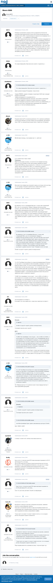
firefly (8, 457)
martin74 (8, 436)
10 (8, 42)
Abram (8, 116)
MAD (7, 203)
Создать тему (35, 23)
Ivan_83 (8, 502)
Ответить (46, 23)
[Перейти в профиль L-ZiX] (8, 140)
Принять (48, 579)
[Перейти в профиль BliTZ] (3, 15)
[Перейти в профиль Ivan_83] (8, 507)
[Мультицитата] (23, 56)
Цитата (26, 55)
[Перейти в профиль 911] (8, 302)
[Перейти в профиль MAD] (8, 208)
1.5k (9, 447)
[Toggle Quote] (16, 85)
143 (9, 239)
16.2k (8, 513)
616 (9, 93)
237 (9, 469)
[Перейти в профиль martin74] (8, 441)
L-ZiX (8, 135)
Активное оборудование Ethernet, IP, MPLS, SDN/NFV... (27, 15)
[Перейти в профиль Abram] (8, 121)
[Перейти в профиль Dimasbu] (8, 232)
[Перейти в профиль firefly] (8, 462)
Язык (17, 574)
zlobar (8, 61)
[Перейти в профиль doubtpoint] (8, 86)
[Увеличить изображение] (18, 160)
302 (9, 308)
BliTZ (11, 14)
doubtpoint (8, 81)
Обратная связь (28, 574)
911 (8, 297)
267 (9, 214)
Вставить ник (18, 55)
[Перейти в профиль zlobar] (8, 66)
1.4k (9, 128)
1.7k (9, 147)
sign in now (32, 557)
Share (5, 18)
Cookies (35, 574)
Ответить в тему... (14, 562)
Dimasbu (8, 227)
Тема (21, 574)
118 (8, 73)
